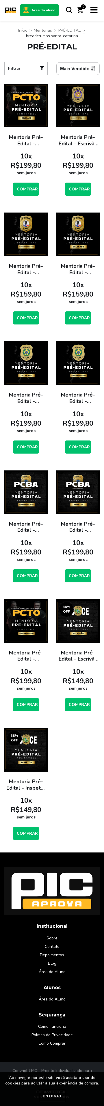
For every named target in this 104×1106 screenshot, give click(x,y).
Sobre (52, 938)
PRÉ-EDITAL (69, 30)
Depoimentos (52, 955)
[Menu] (94, 10)
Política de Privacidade (52, 1035)
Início (22, 30)
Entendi (52, 1095)
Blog (52, 963)
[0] (80, 12)
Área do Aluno (52, 972)
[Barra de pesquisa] (69, 10)
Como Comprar (52, 1043)
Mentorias (43, 30)
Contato (52, 946)
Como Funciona (52, 1026)
